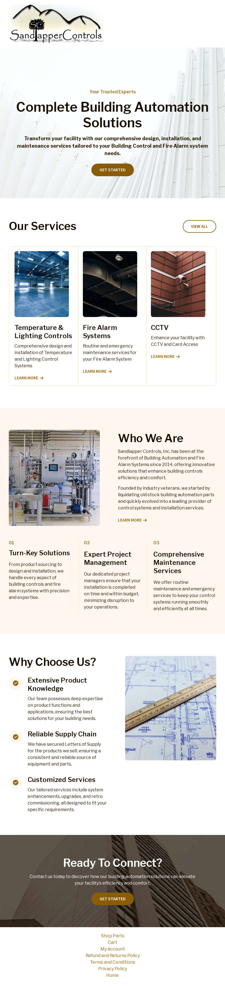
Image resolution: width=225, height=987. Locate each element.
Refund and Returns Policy (113, 955)
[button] (199, 226)
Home (112, 975)
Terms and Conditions (112, 962)
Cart (112, 942)
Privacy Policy (112, 968)
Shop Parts (112, 935)
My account (112, 949)
